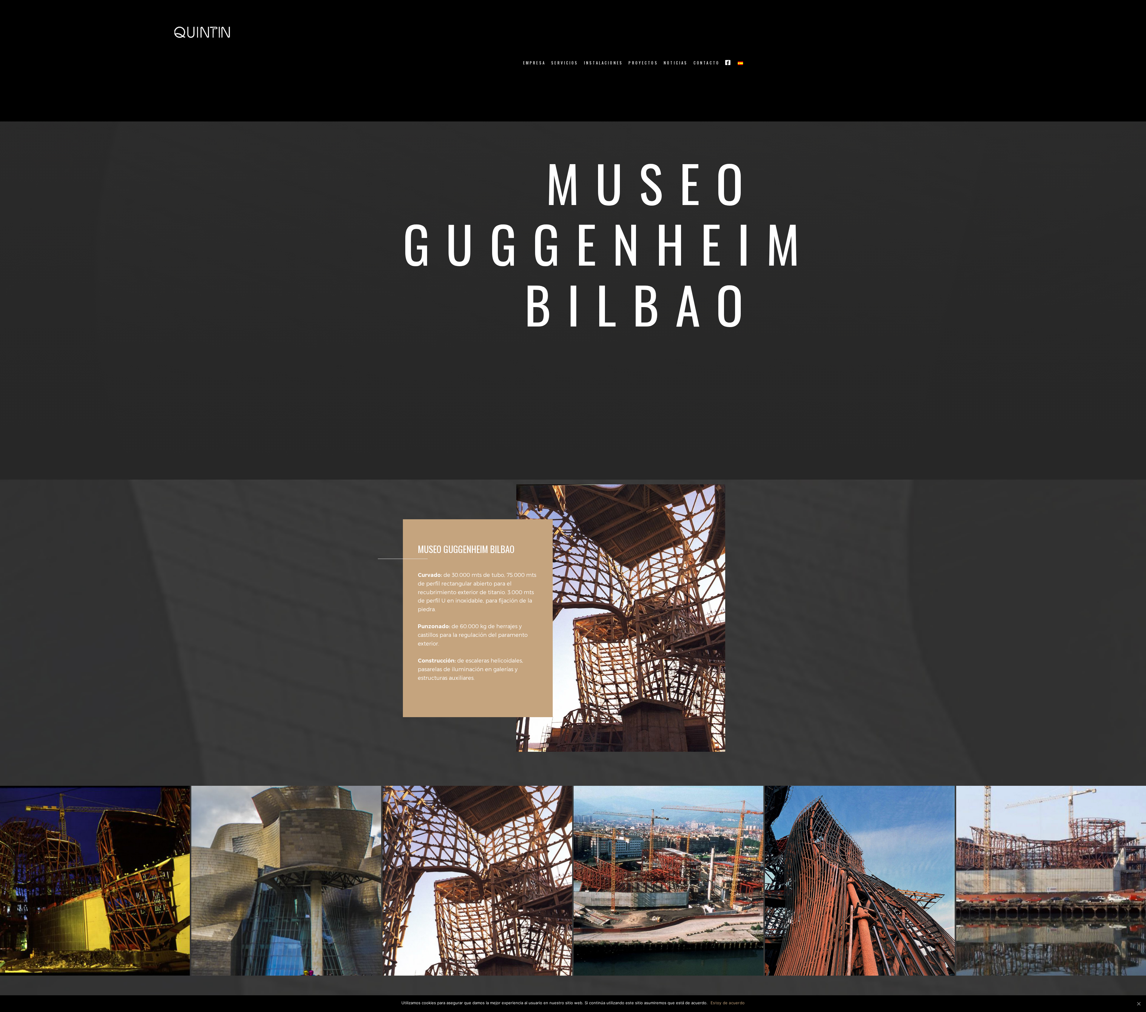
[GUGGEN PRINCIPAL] (95, 881)
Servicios (564, 63)
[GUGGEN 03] (860, 881)
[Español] (740, 63)
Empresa (534, 63)
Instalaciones (603, 63)
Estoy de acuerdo (728, 1002)
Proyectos (643, 63)
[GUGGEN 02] (668, 881)
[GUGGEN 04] (1051, 881)
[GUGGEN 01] (477, 881)
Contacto (707, 63)
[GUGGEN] (286, 881)
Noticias (676, 63)
